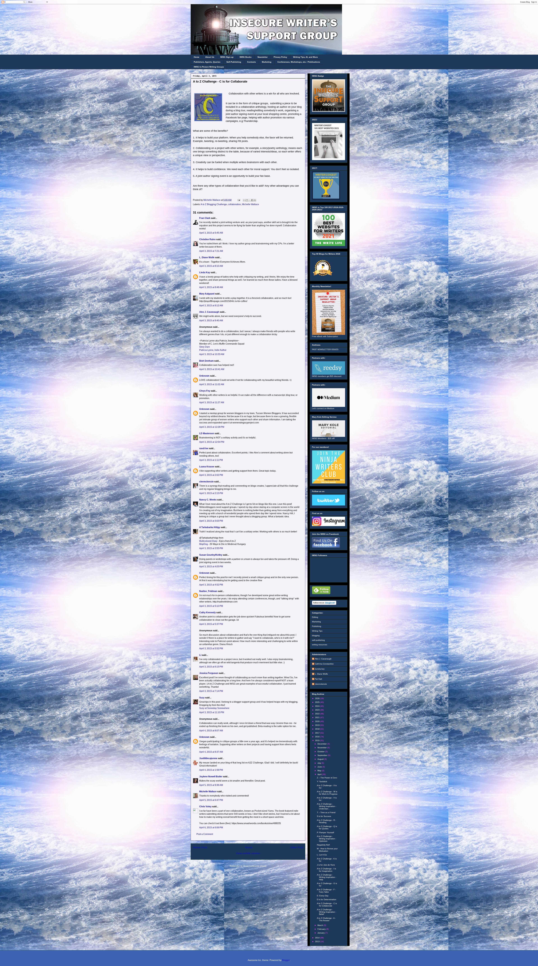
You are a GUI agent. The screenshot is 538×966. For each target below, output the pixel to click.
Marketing (266, 62)
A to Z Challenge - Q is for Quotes (327, 827)
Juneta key (319, 669)
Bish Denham (206, 361)
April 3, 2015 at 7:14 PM (211, 691)
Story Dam (204, 347)
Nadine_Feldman (208, 591)
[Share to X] (249, 200)
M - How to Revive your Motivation (327, 849)
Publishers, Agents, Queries (207, 62)
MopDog (203, 544)
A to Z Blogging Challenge (214, 204)
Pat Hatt (318, 679)
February (321, 929)
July (319, 763)
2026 (317, 698)
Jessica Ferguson (208, 673)
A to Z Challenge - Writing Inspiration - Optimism (326, 838)
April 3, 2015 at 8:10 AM (211, 266)
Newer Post (200, 847)
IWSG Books (245, 57)
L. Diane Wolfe (206, 257)
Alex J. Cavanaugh (209, 312)
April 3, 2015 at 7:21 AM (211, 251)
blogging (316, 635)
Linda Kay (204, 272)
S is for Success (324, 816)
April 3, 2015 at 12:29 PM (211, 427)
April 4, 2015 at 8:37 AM (211, 752)
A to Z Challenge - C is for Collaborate (327, 904)
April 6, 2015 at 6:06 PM (211, 827)
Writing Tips (317, 631)
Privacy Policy (280, 57)
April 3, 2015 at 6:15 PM (211, 666)
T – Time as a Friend (326, 812)
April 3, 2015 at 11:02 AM (211, 384)
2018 (317, 729)
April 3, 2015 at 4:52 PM (211, 585)
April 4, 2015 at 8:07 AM (211, 730)
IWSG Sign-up (227, 57)
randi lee (203, 448)
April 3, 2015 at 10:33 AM (211, 354)
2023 (317, 710)
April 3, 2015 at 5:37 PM (211, 624)
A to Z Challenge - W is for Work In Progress (327, 792)
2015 (317, 740)
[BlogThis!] (246, 200)
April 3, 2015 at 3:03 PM (211, 521)
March (320, 925)
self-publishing (318, 640)
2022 (317, 714)
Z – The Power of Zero (327, 778)
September (322, 755)
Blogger (286, 960)
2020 (317, 721)
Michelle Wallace (250, 204)
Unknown (204, 376)
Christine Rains (207, 239)
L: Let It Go (322, 855)
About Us (209, 57)
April (319, 774)
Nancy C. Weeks (208, 499)
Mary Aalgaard (206, 294)
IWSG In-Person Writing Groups (209, 67)
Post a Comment (204, 834)
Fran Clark (204, 218)
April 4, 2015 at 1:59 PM (211, 770)
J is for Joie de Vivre (326, 865)
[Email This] (244, 200)
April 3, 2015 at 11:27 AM (211, 402)
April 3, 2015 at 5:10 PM (211, 606)
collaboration (234, 204)
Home (196, 57)
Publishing (316, 626)
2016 (317, 737)
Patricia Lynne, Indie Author (212, 350)
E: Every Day (322, 896)
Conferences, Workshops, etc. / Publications (298, 62)
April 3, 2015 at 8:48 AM (211, 287)
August (320, 759)
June (319, 767)
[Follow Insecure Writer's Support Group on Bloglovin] (324, 604)
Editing (315, 617)
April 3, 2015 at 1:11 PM (211, 460)
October (321, 751)
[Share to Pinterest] (254, 200)
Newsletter (263, 57)
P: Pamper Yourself (325, 832)
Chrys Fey (204, 391)
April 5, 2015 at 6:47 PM (211, 800)
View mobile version (248, 853)
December (322, 744)
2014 (317, 938)
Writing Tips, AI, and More (305, 57)
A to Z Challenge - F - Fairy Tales (326, 890)
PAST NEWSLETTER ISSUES (325, 349)
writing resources (319, 644)
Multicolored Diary (208, 541)
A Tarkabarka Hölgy (209, 527)
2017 (317, 733)
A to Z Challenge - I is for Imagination (326, 870)
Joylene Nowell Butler (210, 776)
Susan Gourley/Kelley (210, 555)
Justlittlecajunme (208, 758)
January (321, 933)
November (322, 747)
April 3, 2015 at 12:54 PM (211, 442)
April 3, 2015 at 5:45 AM (211, 233)
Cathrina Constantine (324, 664)
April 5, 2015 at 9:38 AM (211, 785)
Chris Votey (205, 806)
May (319, 770)
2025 (317, 702)
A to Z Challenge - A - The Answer (326, 919)
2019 (317, 725)
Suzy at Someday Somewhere (214, 708)
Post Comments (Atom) (254, 866)
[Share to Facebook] (252, 200)
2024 (317, 706)
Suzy (202, 697)
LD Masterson (206, 433)
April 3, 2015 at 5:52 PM (211, 648)
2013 (317, 941)
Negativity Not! (323, 845)
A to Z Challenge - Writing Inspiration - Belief (326, 911)
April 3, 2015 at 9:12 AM (211, 305)
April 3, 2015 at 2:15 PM (211, 493)
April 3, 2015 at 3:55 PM (211, 548)
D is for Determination (326, 899)
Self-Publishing (233, 62)
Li (200, 655)
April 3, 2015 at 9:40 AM (211, 320)
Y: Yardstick (322, 781)
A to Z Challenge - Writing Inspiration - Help (326, 877)
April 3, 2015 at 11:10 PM (211, 712)
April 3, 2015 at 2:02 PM (211, 475)
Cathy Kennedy (207, 612)
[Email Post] (238, 200)
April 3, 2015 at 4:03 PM (211, 566)
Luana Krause (206, 466)
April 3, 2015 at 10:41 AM (211, 369)
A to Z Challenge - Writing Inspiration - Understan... (326, 806)
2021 (317, 717)
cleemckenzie (206, 481)
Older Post (296, 847)
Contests (251, 62)
